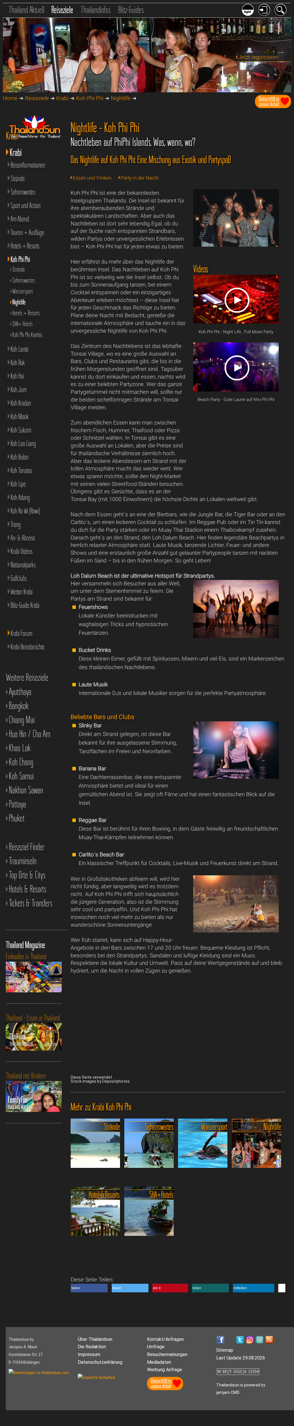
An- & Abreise (23, 537)
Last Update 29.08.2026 (240, 1358)
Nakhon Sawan (26, 790)
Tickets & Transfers (30, 903)
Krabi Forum (21, 633)
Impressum (89, 1354)
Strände (18, 178)
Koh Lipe (18, 483)
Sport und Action (25, 205)
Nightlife (121, 98)
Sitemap (224, 1350)
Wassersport (22, 291)
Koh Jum (18, 389)
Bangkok (19, 706)
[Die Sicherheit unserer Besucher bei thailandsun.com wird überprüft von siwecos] (96, 1377)
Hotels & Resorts (27, 889)
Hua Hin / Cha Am (29, 734)
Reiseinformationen (28, 165)
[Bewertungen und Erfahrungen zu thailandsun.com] (39, 1372)
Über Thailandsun (95, 1339)
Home (10, 98)
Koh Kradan (21, 403)
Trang (16, 524)
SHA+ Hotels (22, 324)
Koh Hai (17, 376)
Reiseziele (62, 9)
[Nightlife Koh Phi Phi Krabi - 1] (236, 244)
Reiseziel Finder (27, 847)
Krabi (62, 98)
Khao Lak (20, 748)
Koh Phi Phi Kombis (27, 335)
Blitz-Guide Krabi (25, 605)
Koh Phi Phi (89, 98)
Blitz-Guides (131, 9)
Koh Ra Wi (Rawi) (25, 510)
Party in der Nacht (139, 178)
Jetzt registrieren (258, 57)
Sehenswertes (23, 191)
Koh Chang (21, 762)
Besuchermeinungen (167, 1354)
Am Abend (20, 218)
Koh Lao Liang (23, 443)
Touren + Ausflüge (27, 232)
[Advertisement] (236, 452)
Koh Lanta (19, 349)
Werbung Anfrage (164, 1369)
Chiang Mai (21, 720)
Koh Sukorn (21, 430)
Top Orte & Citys (27, 875)
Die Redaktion (92, 1346)
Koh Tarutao (21, 470)
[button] (89, 1288)
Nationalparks (23, 564)
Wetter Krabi (21, 591)
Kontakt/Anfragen (165, 1339)
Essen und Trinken (92, 178)
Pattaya (17, 804)
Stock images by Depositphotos (100, 1081)
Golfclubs (19, 578)
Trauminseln (22, 861)
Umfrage (156, 1346)
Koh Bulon (19, 456)
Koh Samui (21, 776)
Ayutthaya (20, 692)
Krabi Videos (21, 551)
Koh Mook (20, 416)
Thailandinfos (96, 9)
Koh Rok (18, 362)
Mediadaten (159, 1362)
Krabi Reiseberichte (28, 646)
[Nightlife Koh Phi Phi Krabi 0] (236, 636)
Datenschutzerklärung (100, 1362)
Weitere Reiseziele (27, 677)
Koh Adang (20, 497)
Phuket (17, 818)
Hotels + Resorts (25, 245)
